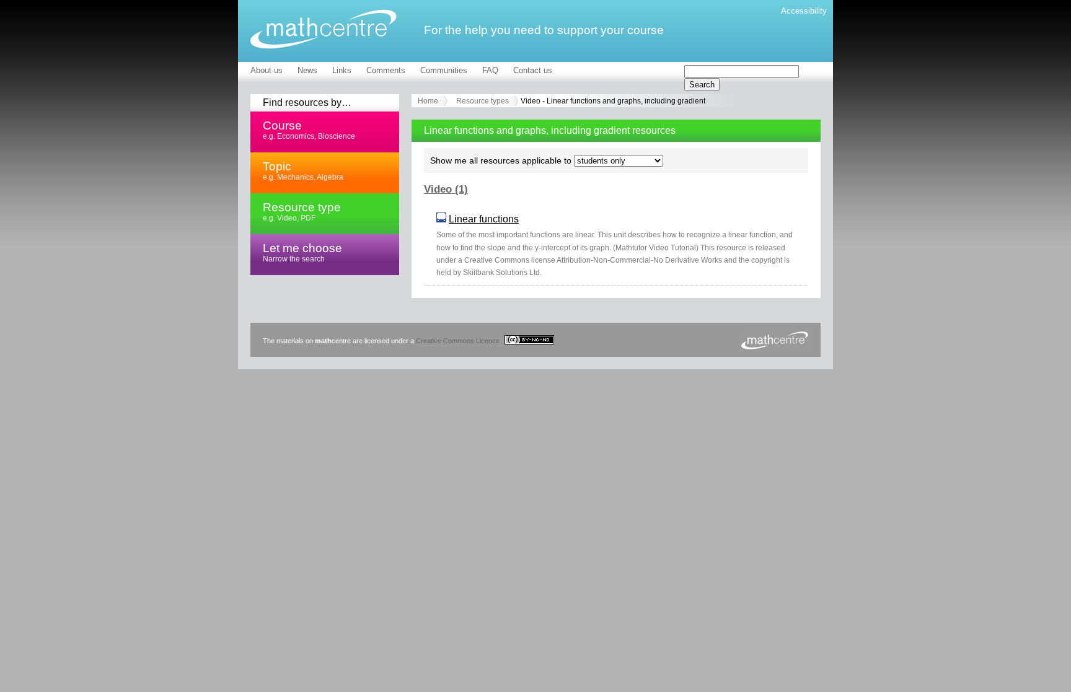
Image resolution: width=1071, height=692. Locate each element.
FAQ (490, 70)
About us (266, 70)
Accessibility (804, 10)
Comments (385, 70)
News (307, 70)
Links (341, 70)
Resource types (482, 101)
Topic (303, 170)
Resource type (302, 211)
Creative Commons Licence (458, 340)
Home (428, 101)
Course (309, 129)
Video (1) (446, 189)
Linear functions (484, 219)
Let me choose (302, 252)
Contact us (532, 70)
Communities (443, 70)
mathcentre (323, 29)
